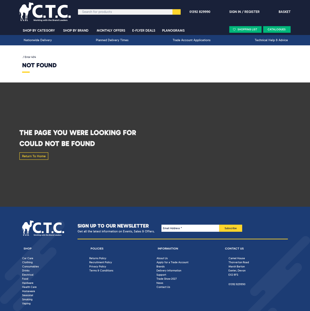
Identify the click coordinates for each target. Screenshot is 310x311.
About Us (162, 258)
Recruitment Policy (100, 262)
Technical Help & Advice (271, 40)
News (159, 283)
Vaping (26, 303)
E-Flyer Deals (143, 30)
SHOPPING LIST (247, 29)
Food (25, 278)
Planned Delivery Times (112, 40)
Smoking (27, 299)
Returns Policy (97, 258)
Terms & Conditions (101, 270)
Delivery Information (168, 270)
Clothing (27, 262)
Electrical (27, 274)
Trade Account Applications (192, 40)
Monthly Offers (111, 30)
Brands (160, 266)
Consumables (30, 266)
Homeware (28, 291)
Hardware (27, 283)
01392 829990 (199, 12)
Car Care (27, 258)
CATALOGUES (277, 29)
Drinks (26, 270)
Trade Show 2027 (166, 278)
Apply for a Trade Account (172, 262)
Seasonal (27, 295)
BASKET (285, 12)
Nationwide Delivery (38, 40)
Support (161, 274)
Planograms (173, 30)
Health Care (29, 287)
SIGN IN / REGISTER (244, 12)
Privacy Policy (97, 266)
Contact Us (163, 287)
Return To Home (34, 156)
